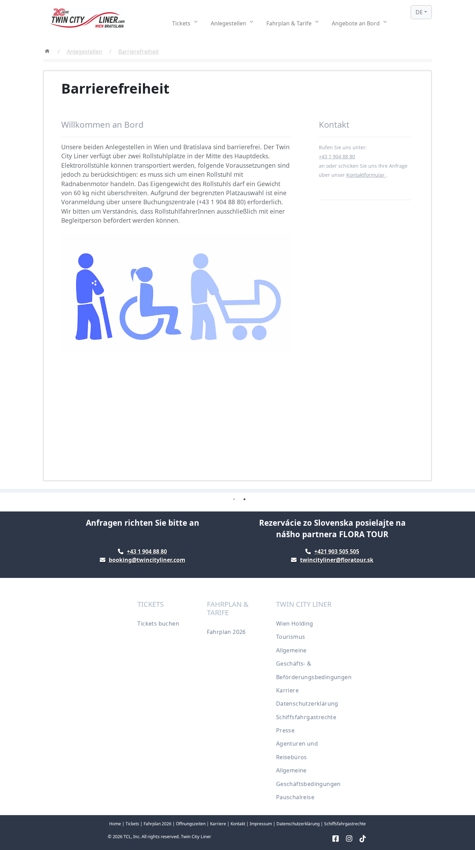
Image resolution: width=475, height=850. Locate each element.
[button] (184, 23)
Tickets (132, 824)
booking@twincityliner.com (147, 560)
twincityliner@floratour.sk (336, 560)
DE (419, 12)
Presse (285, 730)
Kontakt (238, 824)
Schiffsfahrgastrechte (306, 717)
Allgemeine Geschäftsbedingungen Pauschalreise (308, 783)
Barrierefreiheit (138, 51)
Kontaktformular (366, 175)
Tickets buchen (158, 623)
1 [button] (234, 499)
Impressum (261, 824)
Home (115, 824)
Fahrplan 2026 (226, 632)
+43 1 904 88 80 (337, 156)
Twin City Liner (196, 836)
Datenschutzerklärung (307, 703)
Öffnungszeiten (191, 824)
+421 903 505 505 (336, 551)
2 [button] (244, 499)
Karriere (287, 690)
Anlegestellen (84, 51)
